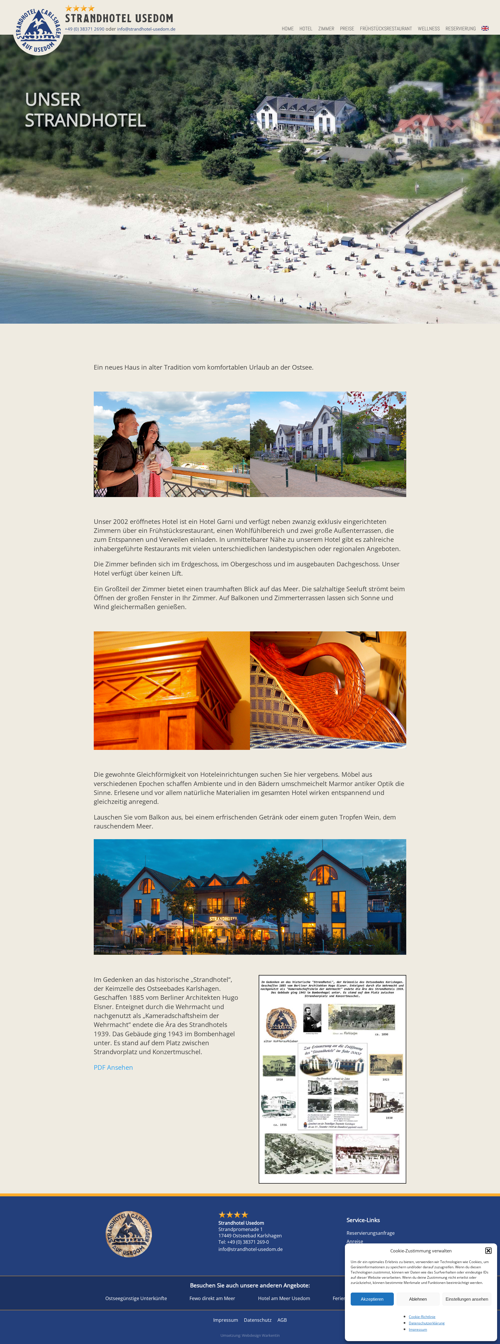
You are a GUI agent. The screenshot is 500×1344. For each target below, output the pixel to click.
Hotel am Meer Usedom (284, 1298)
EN (484, 28)
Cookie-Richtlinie (422, 1316)
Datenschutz (258, 1320)
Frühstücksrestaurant (386, 28)
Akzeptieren (372, 1299)
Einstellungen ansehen (467, 1299)
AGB (282, 1320)
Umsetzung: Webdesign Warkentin (250, 1335)
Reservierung (461, 28)
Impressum (418, 1329)
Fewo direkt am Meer (212, 1298)
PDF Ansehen (113, 1067)
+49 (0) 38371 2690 (84, 29)
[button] (488, 1251)
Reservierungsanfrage (371, 1233)
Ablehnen (418, 1299)
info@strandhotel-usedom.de (146, 29)
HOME (288, 28)
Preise (347, 28)
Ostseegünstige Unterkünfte (136, 1298)
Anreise (355, 1241)
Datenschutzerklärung (427, 1323)
